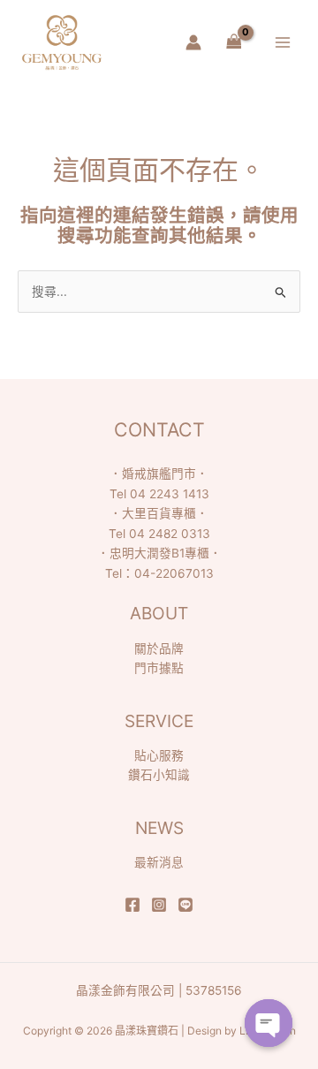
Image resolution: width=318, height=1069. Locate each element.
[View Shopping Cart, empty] (233, 42)
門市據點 (159, 668)
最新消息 (159, 862)
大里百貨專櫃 (159, 513)
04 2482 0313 (169, 534)
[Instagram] (159, 905)
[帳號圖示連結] (193, 42)
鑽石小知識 (159, 775)
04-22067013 (174, 573)
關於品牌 (159, 648)
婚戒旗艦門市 (159, 473)
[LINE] (185, 905)
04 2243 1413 (169, 494)
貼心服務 (159, 755)
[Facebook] (132, 905)
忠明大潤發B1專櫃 (159, 553)
